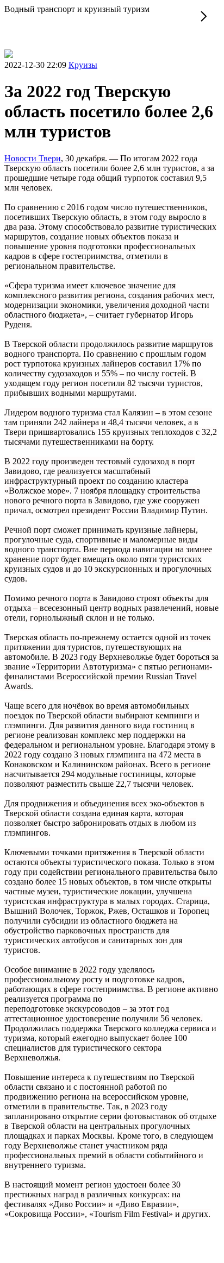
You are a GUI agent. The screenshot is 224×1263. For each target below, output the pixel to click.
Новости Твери (32, 158)
